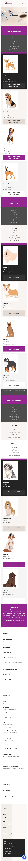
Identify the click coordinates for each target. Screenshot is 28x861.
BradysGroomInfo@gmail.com (9, 830)
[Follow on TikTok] (8, 817)
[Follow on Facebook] (3, 817)
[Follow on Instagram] (6, 817)
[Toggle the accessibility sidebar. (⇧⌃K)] (24, 857)
